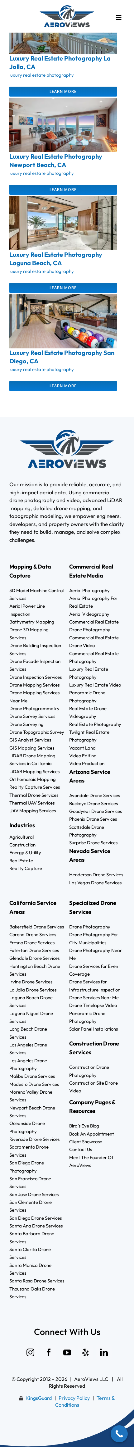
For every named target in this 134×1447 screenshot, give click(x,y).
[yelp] (85, 1352)
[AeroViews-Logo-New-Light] (67, 8)
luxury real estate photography (41, 75)
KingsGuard (39, 1398)
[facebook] (48, 1352)
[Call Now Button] (119, 1433)
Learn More (63, 91)
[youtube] (67, 1352)
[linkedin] (104, 1352)
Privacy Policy (74, 1398)
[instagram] (30, 1352)
